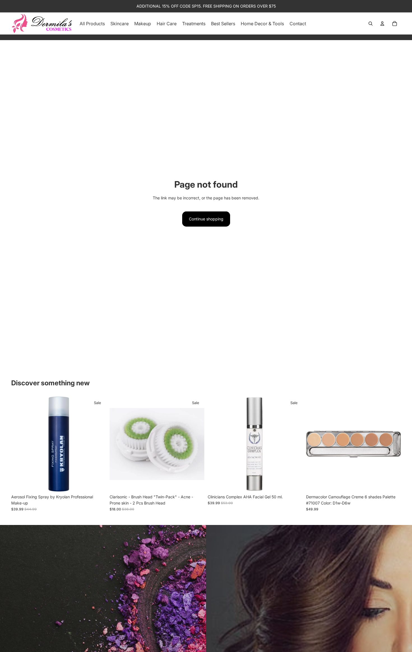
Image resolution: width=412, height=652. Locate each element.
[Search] (370, 23)
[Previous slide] (19, 444)
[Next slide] (97, 444)
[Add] (97, 483)
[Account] (382, 23)
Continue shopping (206, 218)
